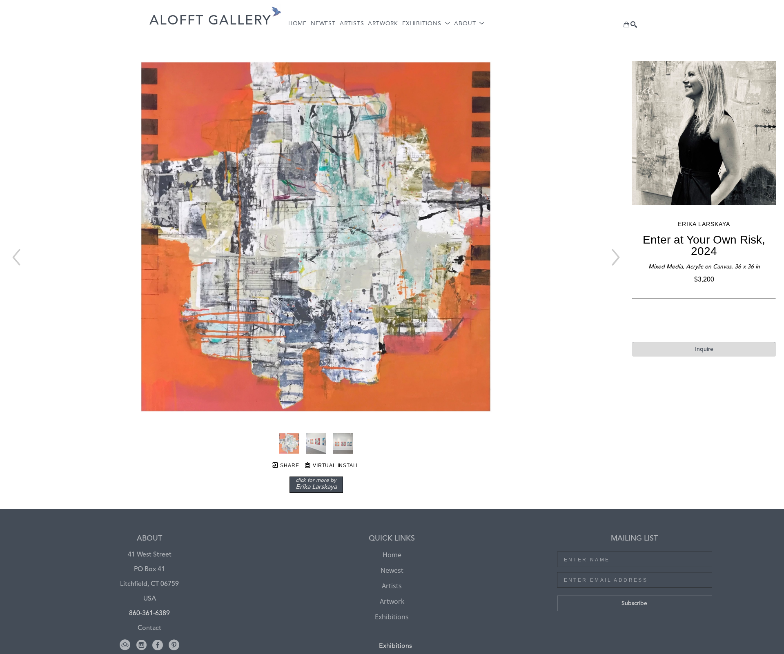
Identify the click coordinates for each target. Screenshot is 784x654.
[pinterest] (174, 645)
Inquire (704, 349)
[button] (426, 23)
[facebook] (157, 645)
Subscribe (634, 603)
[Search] (633, 24)
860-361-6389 (149, 613)
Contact (149, 628)
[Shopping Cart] (626, 24)
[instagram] (141, 645)
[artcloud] (125, 645)
